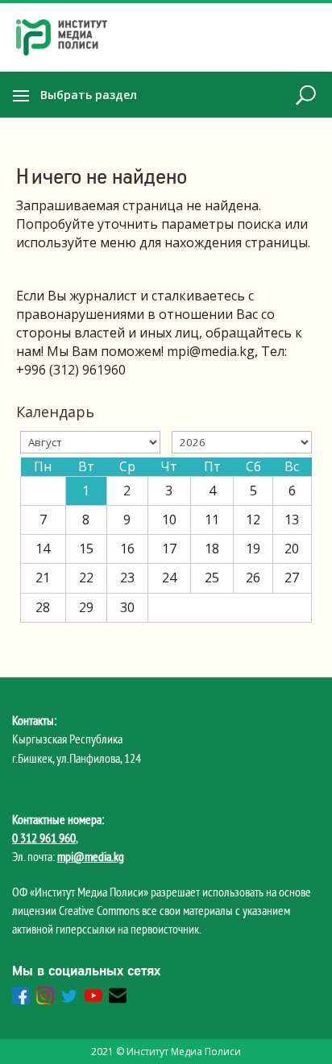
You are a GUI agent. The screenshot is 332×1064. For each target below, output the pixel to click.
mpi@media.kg (90, 856)
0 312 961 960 (44, 838)
